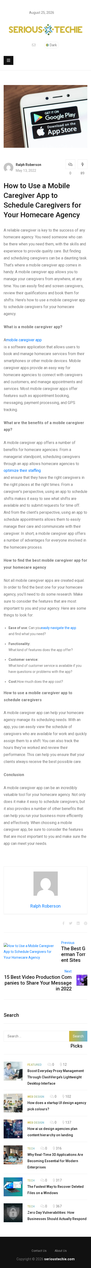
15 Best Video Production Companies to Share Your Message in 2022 (38, 983)
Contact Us (39, 1250)
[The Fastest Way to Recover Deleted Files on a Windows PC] (13, 1186)
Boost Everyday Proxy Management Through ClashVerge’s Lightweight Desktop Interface (55, 1077)
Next (68, 971)
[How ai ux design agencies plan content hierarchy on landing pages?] (13, 1129)
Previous (67, 943)
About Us (61, 1250)
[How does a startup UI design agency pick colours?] (13, 1103)
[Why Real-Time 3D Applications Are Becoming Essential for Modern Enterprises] (13, 1154)
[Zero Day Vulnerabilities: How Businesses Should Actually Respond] (13, 1212)
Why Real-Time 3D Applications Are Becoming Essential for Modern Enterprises (55, 1161)
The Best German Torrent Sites (73, 954)
